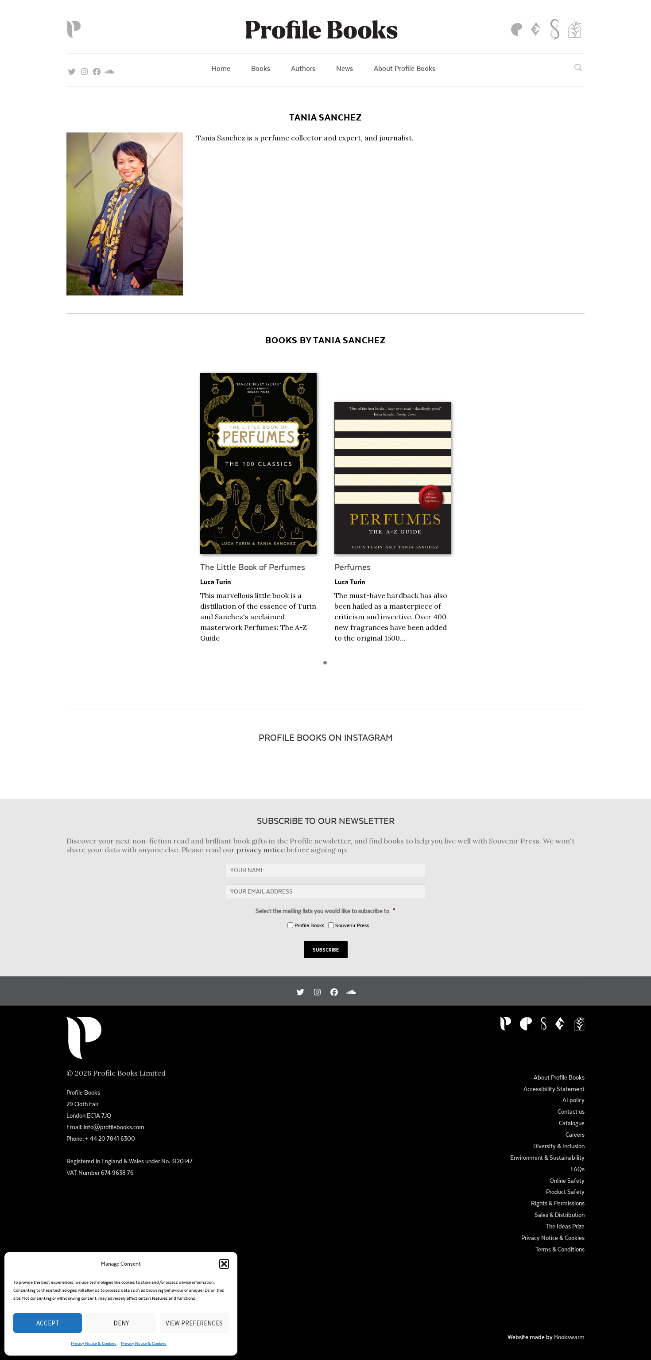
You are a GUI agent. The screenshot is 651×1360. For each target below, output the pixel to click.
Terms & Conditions (560, 1249)
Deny (121, 1323)
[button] (224, 1263)
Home (221, 68)
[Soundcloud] (109, 68)
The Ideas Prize (565, 1226)
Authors (303, 68)
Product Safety (565, 1191)
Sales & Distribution (560, 1214)
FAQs (577, 1169)
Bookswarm (569, 1337)
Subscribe (326, 949)
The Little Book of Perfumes (252, 567)
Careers (575, 1134)
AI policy (573, 1100)
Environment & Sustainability (547, 1157)
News (344, 68)
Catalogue (572, 1123)
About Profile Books (404, 68)
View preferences (194, 1323)
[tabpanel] (258, 508)
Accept (47, 1323)
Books (260, 68)
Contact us (571, 1111)
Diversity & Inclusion (559, 1146)
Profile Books (309, 925)
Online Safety (567, 1180)
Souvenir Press (352, 925)
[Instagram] (84, 68)
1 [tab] (327, 665)
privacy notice (260, 849)
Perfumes (352, 567)
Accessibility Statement (554, 1088)
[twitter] (72, 68)
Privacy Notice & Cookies (93, 1343)
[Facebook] (96, 68)
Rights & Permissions (558, 1203)
